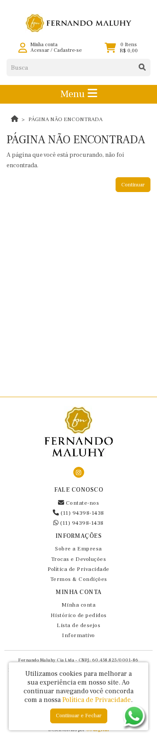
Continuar (133, 185)
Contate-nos (81, 502)
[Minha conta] (22, 47)
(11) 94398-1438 (81, 513)
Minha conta (78, 604)
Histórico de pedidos (79, 615)
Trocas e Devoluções (78, 559)
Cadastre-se (68, 50)
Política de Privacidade (78, 569)
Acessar (40, 50)
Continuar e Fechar (79, 715)
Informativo (78, 635)
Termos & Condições (78, 579)
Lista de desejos (78, 625)
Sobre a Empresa (78, 548)
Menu (74, 94)
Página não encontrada (65, 119)
